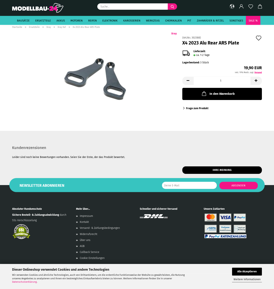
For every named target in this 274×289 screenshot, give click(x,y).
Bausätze (23, 20)
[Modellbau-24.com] (39, 8)
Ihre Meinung (222, 170)
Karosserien (131, 20)
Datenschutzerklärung (24, 281)
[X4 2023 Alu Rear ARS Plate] (94, 78)
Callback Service (89, 252)
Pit (189, 20)
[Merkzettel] (250, 6)
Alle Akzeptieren (247, 271)
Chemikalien (173, 20)
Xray (174, 33)
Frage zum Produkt (197, 108)
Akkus (60, 20)
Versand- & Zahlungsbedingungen (100, 228)
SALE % (253, 20)
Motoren (76, 20)
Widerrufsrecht (88, 234)
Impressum (86, 216)
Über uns (85, 240)
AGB (82, 246)
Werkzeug (153, 20)
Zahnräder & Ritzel (210, 20)
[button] (232, 6)
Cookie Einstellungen (92, 258)
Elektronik (110, 20)
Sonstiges (236, 20)
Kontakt (84, 222)
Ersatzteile (43, 20)
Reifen (92, 20)
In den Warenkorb (222, 94)
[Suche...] (172, 6)
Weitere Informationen (247, 279)
